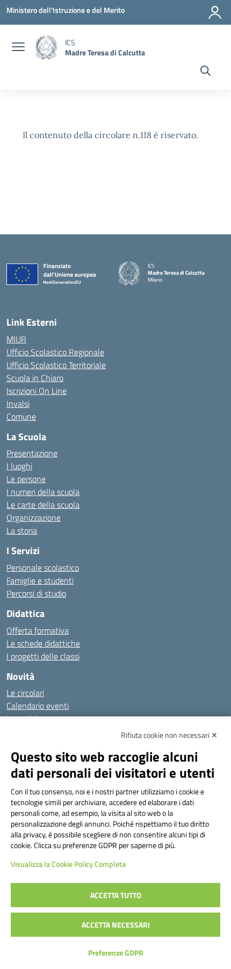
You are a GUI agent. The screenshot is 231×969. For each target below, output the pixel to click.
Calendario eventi (37, 705)
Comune (21, 416)
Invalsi (18, 403)
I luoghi (19, 466)
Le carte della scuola (43, 504)
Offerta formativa (37, 630)
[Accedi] (215, 12)
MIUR (16, 339)
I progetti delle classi (43, 656)
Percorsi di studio (36, 593)
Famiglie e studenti (40, 580)
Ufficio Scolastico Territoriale (56, 364)
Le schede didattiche (43, 643)
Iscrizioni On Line (36, 390)
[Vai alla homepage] (46, 47)
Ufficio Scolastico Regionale (55, 352)
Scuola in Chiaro (34, 377)
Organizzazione (33, 517)
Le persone (26, 478)
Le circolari (25, 692)
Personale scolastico (42, 567)
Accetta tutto (115, 895)
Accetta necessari (116, 924)
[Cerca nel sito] (205, 72)
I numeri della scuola (43, 491)
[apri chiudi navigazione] (18, 47)
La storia (21, 530)
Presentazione (31, 453)
